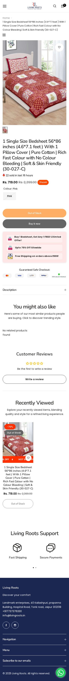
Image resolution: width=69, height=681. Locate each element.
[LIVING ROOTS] (34, 6)
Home (6, 18)
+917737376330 (12, 611)
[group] (34, 82)
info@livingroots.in (14, 615)
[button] (35, 567)
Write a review (34, 379)
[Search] (55, 6)
